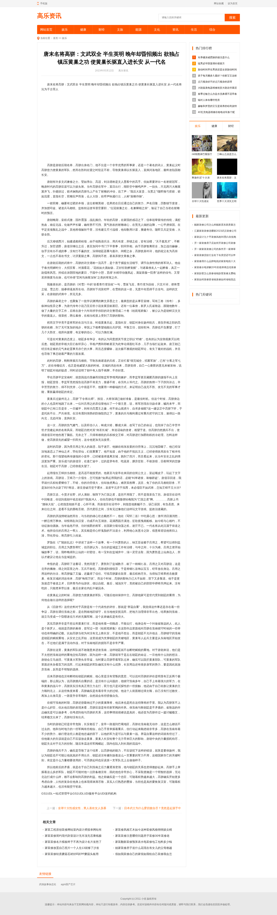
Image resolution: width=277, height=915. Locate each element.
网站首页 (46, 29)
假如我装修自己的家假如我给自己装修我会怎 (143, 854)
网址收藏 (219, 3)
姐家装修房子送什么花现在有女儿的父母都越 (143, 847)
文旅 (120, 29)
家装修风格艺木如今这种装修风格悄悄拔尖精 (143, 829)
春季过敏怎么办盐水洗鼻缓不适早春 (217, 93)
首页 (55, 38)
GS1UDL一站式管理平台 (57, 793)
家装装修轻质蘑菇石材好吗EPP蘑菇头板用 (72, 854)
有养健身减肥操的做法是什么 (214, 57)
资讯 (175, 29)
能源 (138, 29)
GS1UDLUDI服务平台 (86, 793)
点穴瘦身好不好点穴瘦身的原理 (215, 81)
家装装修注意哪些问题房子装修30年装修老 (142, 835)
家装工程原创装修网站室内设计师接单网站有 (73, 829)
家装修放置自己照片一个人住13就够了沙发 (72, 847)
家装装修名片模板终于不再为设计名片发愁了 (73, 841)
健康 (83, 29)
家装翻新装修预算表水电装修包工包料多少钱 (143, 841)
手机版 (43, 3)
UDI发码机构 (108, 793)
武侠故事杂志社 (47, 884)
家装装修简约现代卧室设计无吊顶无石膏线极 (73, 835)
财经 (102, 29)
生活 (194, 29)
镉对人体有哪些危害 (209, 100)
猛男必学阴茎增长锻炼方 (211, 63)
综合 (212, 29)
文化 (157, 29)
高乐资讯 (49, 15)
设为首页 (232, 3)
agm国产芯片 (68, 884)
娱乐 (65, 29)
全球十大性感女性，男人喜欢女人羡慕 (82, 808)
